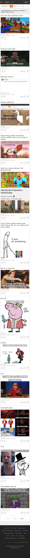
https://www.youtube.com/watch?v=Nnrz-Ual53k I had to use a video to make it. (14, 137)
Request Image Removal (10, 538)
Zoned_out (3, 126)
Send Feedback (21, 538)
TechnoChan (4, 364)
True (2, 446)
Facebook (4, 542)
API (17, 535)
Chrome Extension (24, 542)
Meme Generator (22, 528)
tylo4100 (3, 214)
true (2, 373)
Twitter (9, 542)
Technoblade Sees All (8, 486)
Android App (15, 542)
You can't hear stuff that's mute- (12, 15)
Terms (12, 535)
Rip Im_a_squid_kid (8, 268)
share (21, 37)
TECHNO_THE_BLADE (5, 6)
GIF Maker (13, 528)
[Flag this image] (27, 37)
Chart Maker (25, 530)
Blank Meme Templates (7, 530)
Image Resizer (18, 533)
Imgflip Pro (7, 528)
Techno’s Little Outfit (8, 49)
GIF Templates (17, 530)
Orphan (3, 343)
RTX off (3, 298)
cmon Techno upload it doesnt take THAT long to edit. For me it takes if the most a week (15, 225)
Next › (22, 518)
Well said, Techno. (7, 77)
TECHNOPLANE (6, 408)
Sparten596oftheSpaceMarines (7, 398)
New (15, 6)
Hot (11, 6)
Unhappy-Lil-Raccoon (5, 34)
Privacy (8, 535)
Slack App (21, 535)
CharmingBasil (4, 67)
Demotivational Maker (9, 533)
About (25, 533)
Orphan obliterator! (7, 102)
